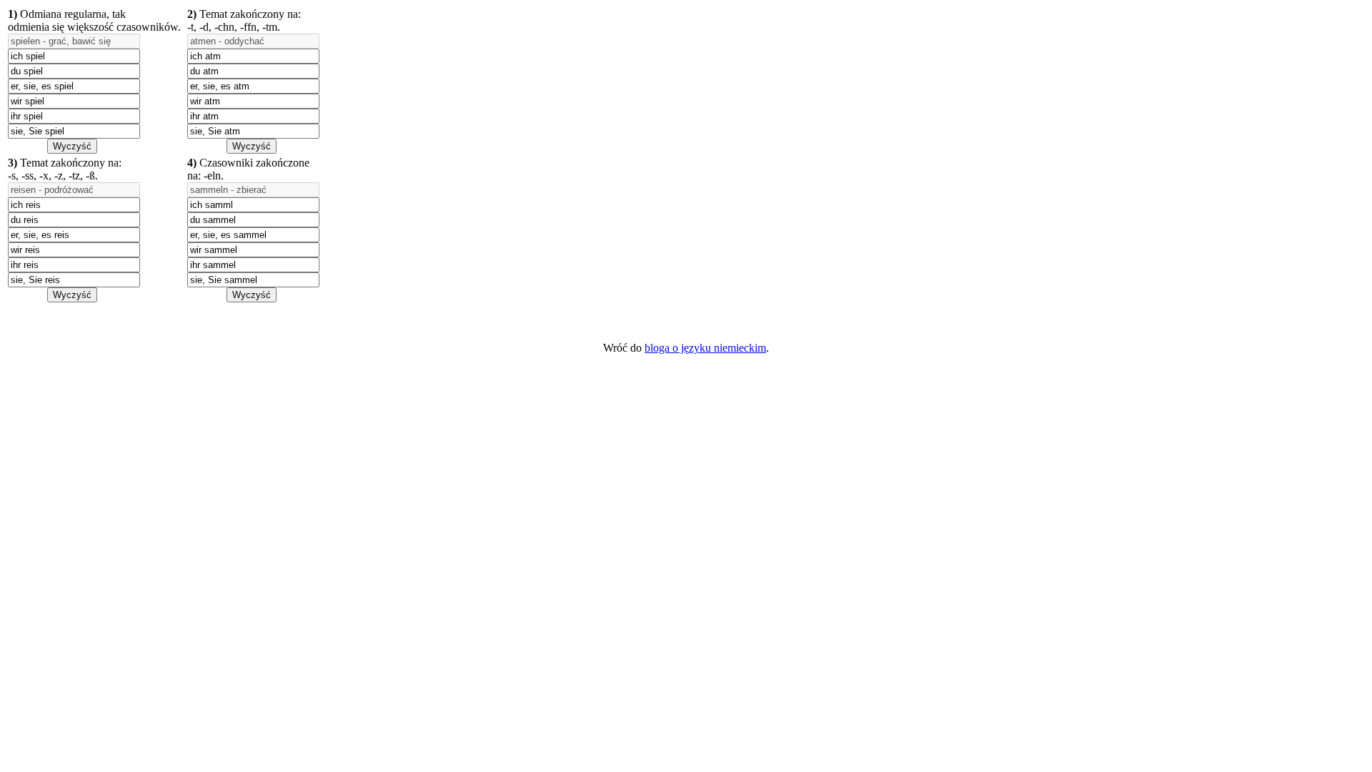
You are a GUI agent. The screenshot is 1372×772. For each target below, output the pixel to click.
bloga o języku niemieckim (705, 348)
